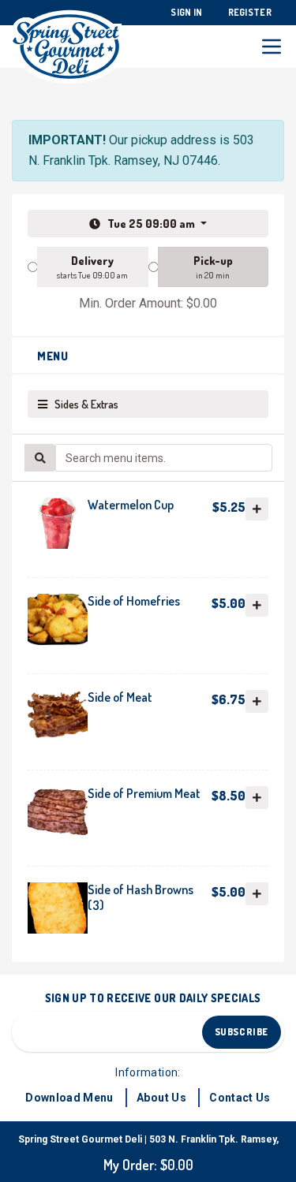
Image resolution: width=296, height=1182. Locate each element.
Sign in (186, 12)
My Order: (148, 1164)
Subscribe (241, 1032)
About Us (161, 1097)
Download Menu (69, 1097)
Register (250, 12)
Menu (52, 356)
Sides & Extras (82, 404)
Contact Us (240, 1097)
